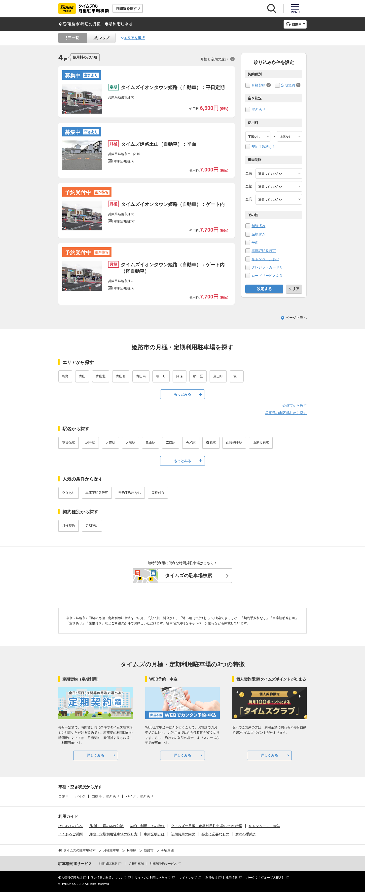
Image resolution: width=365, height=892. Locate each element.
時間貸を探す (126, 8)
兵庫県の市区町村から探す (286, 413)
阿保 (179, 376)
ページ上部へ (296, 318)
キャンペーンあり (265, 259)
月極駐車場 (136, 863)
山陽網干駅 (234, 442)
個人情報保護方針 (70, 877)
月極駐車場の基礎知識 (106, 826)
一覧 (75, 38)
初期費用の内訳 (183, 834)
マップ (104, 38)
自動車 (63, 796)
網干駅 (90, 442)
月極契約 (258, 85)
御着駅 (211, 442)
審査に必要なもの (215, 834)
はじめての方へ (70, 826)
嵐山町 (218, 376)
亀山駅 (150, 442)
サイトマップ (188, 877)
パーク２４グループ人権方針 (265, 877)
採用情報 (232, 877)
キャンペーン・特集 (264, 826)
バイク (80, 796)
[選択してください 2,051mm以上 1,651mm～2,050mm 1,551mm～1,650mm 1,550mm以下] (279, 199)
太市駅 (110, 442)
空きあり (258, 109)
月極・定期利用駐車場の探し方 (113, 834)
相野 (65, 376)
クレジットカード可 (267, 267)
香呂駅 (191, 442)
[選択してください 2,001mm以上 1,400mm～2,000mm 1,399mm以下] (279, 186)
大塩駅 (130, 442)
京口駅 (171, 442)
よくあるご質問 (70, 834)
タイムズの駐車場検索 (188, 575)
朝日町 (161, 376)
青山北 (101, 376)
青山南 (141, 376)
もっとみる (182, 394)
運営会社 (211, 877)
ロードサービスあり (267, 276)
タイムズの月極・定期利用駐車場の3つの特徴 (206, 826)
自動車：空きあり (105, 796)
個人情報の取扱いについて (108, 877)
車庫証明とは (154, 834)
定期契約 (288, 85)
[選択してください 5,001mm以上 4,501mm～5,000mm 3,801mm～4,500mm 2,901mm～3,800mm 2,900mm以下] (279, 173)
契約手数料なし (264, 147)
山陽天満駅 (261, 442)
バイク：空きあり (139, 796)
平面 (255, 242)
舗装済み (258, 226)
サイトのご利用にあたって (153, 877)
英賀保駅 (68, 442)
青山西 (121, 376)
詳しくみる (95, 755)
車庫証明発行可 (264, 251)
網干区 (198, 376)
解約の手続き (245, 834)
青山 (82, 376)
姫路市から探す (294, 405)
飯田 (236, 376)
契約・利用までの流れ (147, 826)
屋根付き (258, 234)
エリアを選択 (134, 38)
